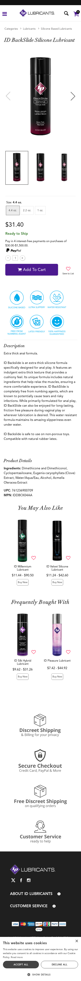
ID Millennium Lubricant (22, 568)
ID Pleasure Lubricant (57, 660)
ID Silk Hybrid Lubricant (22, 662)
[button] (4, 14)
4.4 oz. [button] (13, 210)
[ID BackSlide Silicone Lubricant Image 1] (40, 96)
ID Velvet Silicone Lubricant (57, 568)
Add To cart (34, 269)
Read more (17, 957)
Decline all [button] (59, 964)
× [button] (76, 941)
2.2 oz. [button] (27, 210)
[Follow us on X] (13, 880)
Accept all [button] (21, 964)
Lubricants (29, 28)
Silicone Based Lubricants (56, 28)
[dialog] (40, 959)
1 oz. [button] (40, 210)
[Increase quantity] (22, 258)
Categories (11, 28)
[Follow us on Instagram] (29, 880)
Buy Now (23, 582)
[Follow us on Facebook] (21, 880)
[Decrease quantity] (8, 258)
